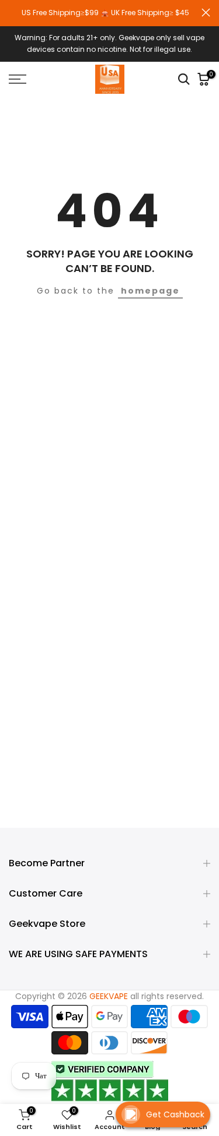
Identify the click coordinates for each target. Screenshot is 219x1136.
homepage (150, 291)
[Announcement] (105, 13)
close (205, 12)
